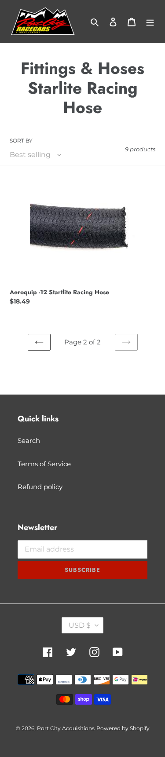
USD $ (80, 625)
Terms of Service (44, 464)
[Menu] (150, 21)
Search (29, 440)
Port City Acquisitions (66, 728)
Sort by (21, 140)
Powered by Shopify (123, 728)
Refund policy (40, 487)
